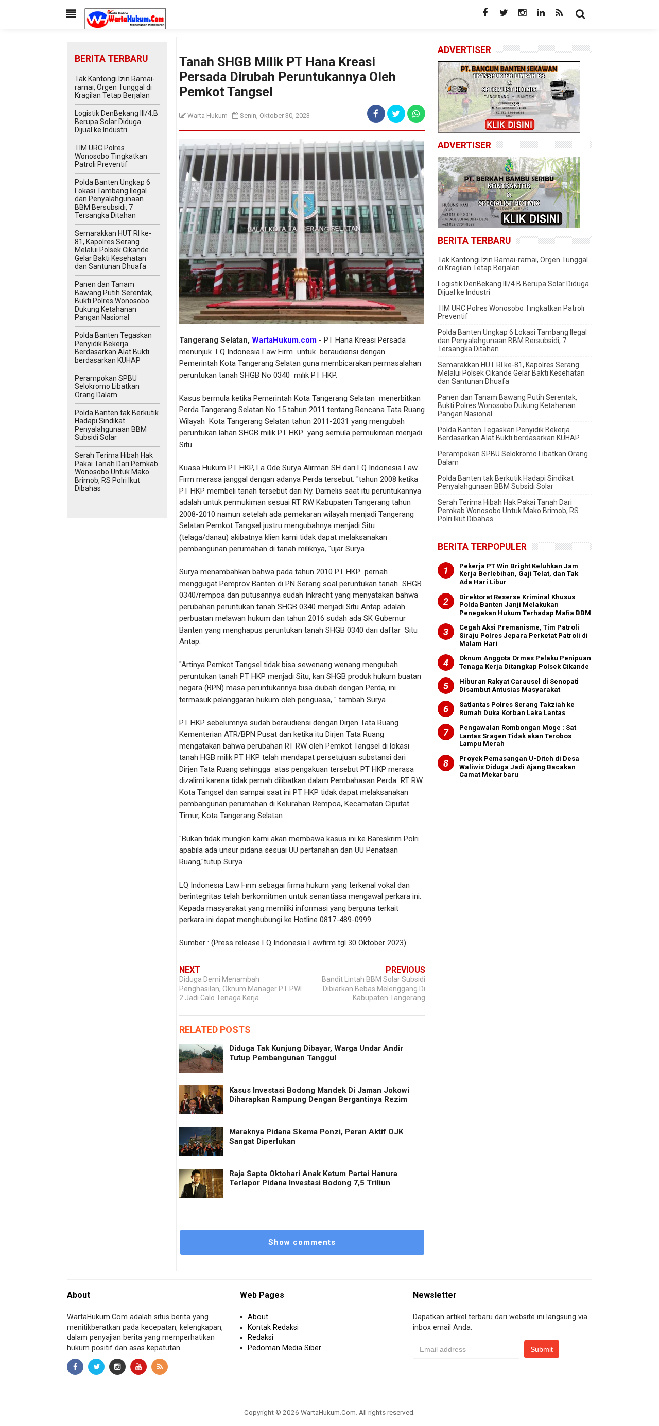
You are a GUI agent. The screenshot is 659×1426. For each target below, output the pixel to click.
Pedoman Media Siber (284, 1348)
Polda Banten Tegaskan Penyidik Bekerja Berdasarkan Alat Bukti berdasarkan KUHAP (113, 347)
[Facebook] (485, 13)
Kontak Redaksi (273, 1327)
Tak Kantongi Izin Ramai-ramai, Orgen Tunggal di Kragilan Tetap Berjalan (115, 87)
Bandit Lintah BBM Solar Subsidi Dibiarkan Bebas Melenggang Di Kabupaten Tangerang (373, 988)
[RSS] (559, 13)
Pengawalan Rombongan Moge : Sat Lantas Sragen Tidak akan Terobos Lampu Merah (517, 736)
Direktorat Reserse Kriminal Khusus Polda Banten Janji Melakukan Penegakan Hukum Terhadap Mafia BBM (525, 605)
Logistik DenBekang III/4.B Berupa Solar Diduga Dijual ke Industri (116, 121)
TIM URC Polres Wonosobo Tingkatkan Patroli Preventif (111, 156)
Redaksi (260, 1337)
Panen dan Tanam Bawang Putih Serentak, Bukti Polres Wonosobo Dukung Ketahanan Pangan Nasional (114, 300)
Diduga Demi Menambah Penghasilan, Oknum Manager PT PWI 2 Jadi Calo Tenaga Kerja (240, 988)
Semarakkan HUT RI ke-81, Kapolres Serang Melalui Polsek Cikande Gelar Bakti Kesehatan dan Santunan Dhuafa (113, 249)
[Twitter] (503, 13)
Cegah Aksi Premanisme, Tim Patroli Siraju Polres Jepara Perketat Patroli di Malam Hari (523, 635)
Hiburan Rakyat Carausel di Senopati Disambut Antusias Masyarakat (519, 685)
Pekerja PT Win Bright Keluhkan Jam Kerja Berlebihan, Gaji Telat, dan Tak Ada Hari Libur (518, 574)
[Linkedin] (540, 13)
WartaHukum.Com (328, 1412)
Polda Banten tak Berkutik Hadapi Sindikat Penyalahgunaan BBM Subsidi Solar (117, 425)
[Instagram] (522, 13)
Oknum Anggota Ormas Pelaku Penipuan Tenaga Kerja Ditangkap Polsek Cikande (525, 662)
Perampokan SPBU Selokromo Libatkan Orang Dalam (107, 386)
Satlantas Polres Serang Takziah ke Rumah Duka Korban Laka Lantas (517, 709)
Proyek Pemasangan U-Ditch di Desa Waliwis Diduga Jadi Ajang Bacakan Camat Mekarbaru (519, 766)
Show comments (302, 1242)
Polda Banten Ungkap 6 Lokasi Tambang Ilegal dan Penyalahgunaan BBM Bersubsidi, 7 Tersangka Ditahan (112, 198)
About (258, 1317)
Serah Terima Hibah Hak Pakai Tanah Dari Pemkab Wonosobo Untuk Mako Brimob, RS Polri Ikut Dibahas (116, 472)
